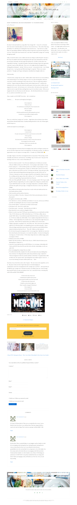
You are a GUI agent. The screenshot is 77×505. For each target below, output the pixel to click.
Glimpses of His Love (60, 129)
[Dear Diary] (42, 346)
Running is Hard (54, 87)
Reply (11, 430)
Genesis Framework (41, 500)
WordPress (46, 500)
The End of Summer (60, 174)
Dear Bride (27, 351)
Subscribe (28, 333)
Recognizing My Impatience (57, 85)
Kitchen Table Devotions (38, 9)
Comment (11, 366)
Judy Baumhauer (20, 416)
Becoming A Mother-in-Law (62, 191)
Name (10, 381)
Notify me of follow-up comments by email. (19, 398)
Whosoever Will (60, 95)
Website (10, 392)
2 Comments (25, 319)
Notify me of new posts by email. (17, 401)
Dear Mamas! (13, 351)
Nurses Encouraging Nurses (62, 187)
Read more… (60, 57)
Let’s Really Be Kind (55, 82)
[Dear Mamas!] (13, 347)
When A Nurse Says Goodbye (62, 178)
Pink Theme (34, 500)
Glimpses (31, 319)
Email (10, 386)
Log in (50, 500)
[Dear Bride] (27, 347)
